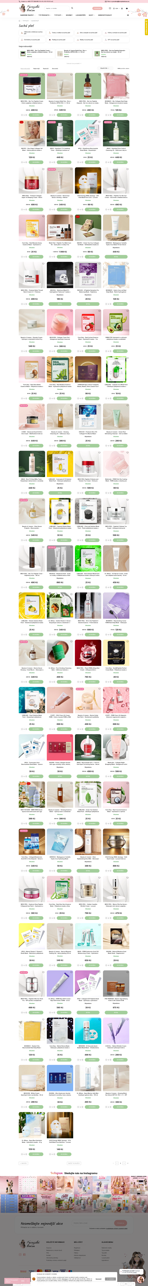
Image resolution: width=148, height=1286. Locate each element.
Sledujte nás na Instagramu (80, 1173)
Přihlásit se (120, 1223)
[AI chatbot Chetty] (141, 1279)
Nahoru (24, 1163)
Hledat (72, 8)
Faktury (76, 1253)
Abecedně (55, 68)
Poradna (97, 8)
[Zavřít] (141, 1271)
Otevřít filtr (104, 68)
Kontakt (48, 1255)
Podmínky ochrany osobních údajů (56, 1260)
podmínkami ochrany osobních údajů (116, 1228)
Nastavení (98, 1279)
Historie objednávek (80, 1255)
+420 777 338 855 (33, 1)
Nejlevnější (36, 68)
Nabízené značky (107, 1248)
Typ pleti (104, 1253)
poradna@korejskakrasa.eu (120, 1)
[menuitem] (28, 15)
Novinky (104, 1255)
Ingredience (105, 1260)
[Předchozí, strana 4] (116, 1163)
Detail (116, 256)
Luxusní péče (105, 1258)
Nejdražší (45, 68)
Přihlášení (76, 1250)
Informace (65, 1279)
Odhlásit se (77, 1258)
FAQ (47, 1253)
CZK (116, 8)
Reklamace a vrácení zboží (54, 1250)
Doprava (48, 1248)
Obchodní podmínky (52, 1258)
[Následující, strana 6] (124, 1163)
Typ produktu (105, 1250)
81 (127, 1163)
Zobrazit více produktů (73, 63)
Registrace (77, 1248)
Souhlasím (111, 1279)
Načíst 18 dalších (74, 1163)
